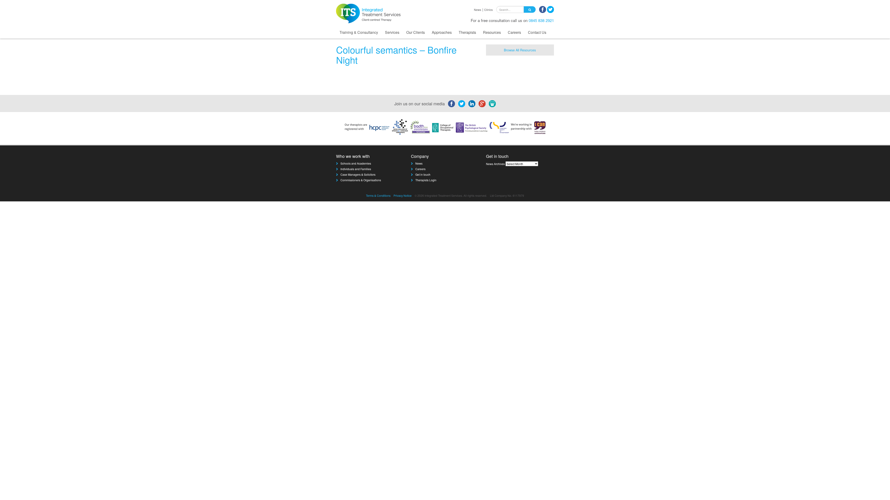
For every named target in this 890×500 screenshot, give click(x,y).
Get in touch (422, 174)
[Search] (530, 9)
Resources (492, 32)
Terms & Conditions (378, 195)
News (477, 10)
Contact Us (537, 32)
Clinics (488, 10)
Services (392, 32)
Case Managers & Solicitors (357, 174)
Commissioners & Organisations (360, 180)
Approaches (442, 32)
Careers (514, 32)
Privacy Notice (403, 195)
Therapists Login (425, 180)
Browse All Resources (520, 50)
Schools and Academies (355, 163)
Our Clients (415, 32)
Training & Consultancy (359, 32)
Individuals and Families (355, 169)
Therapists (467, 32)
